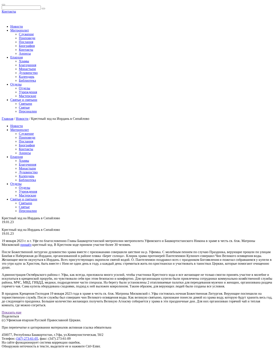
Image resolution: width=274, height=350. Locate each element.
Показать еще (11, 312)
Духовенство (28, 73)
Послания (26, 42)
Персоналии (28, 111)
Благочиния (27, 65)
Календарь (26, 76)
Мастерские (27, 96)
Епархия (16, 57)
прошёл (25, 244)
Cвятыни (25, 103)
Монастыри (27, 69)
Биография (27, 46)
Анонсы (25, 53)
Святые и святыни (23, 100)
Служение (26, 34)
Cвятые (24, 107)
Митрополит (19, 30)
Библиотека (27, 80)
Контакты (9, 11)
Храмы (24, 61)
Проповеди (27, 38)
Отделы (16, 84)
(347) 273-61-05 (27, 338)
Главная (7, 118)
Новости (16, 26)
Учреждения (28, 92)
